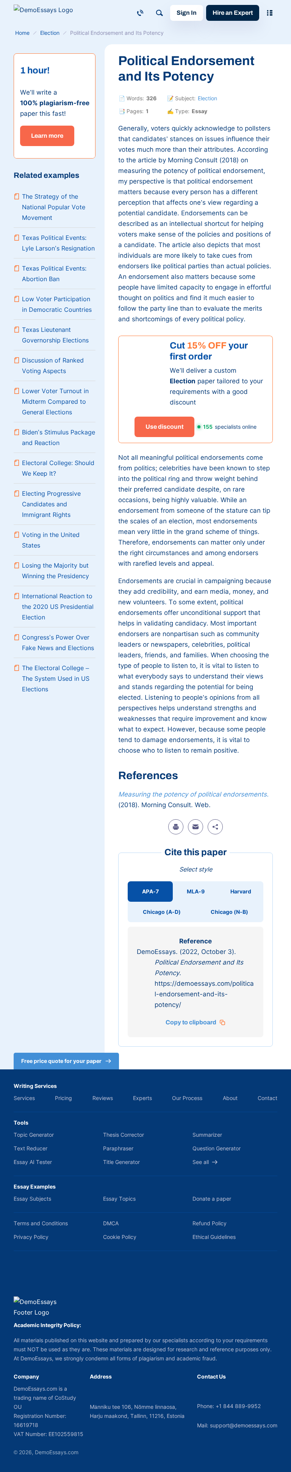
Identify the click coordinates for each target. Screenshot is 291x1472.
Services (24, 1098)
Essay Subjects (32, 1198)
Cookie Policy (119, 1237)
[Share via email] (195, 826)
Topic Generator (34, 1134)
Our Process (187, 1098)
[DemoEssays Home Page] (48, 13)
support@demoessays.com (243, 1425)
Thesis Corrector (123, 1134)
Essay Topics (119, 1198)
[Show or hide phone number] (140, 13)
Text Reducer (30, 1148)
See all (200, 1162)
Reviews (102, 1098)
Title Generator (121, 1162)
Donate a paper (211, 1198)
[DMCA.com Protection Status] (25, 1277)
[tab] (150, 891)
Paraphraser (118, 1148)
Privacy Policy (31, 1237)
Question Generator (216, 1148)
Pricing (63, 1098)
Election (207, 98)
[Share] (215, 826)
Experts (142, 1098)
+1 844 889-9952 (238, 1406)
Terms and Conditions (41, 1223)
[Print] (175, 826)
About (230, 1098)
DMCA (111, 1223)
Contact (267, 1098)
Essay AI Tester (33, 1162)
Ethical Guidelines (214, 1237)
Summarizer (207, 1134)
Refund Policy (209, 1223)
